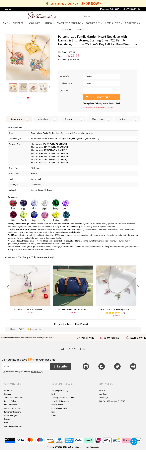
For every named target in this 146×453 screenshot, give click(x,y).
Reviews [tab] (122, 119)
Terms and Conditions (13, 397)
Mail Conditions (10, 404)
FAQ (53, 394)
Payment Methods (59, 408)
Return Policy (57, 404)
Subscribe (60, 366)
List (52, 412)
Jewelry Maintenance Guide (63, 397)
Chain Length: (67, 83)
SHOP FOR (19, 23)
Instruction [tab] (43, 119)
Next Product (82, 323)
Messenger (104, 397)
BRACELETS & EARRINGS (69, 23)
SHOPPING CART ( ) (131, 9)
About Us (8, 390)
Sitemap (7, 394)
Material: (64, 76)
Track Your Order (107, 9)
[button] (7, 287)
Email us (102, 390)
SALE (6, 23)
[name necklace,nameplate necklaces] (42, 15)
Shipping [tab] (68, 119)
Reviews (7, 419)
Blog (6, 422)
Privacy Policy (36, 371)
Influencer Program (12, 412)
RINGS (49, 23)
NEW (80, 29)
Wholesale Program (12, 408)
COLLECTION (132, 23)
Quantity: (64, 90)
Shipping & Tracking (59, 390)
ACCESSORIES (93, 23)
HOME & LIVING (113, 23)
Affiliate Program (11, 415)
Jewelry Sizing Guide (60, 401)
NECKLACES (35, 23)
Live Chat (103, 394)
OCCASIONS (67, 29)
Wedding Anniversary (13, 426)
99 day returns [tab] (98, 119)
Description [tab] (16, 119)
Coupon (54, 415)
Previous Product (62, 323)
